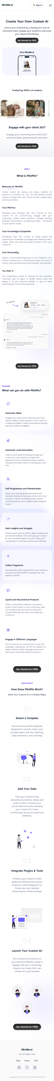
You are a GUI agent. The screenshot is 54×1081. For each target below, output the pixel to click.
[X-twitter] (27, 1067)
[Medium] (35, 1067)
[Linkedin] (19, 1067)
